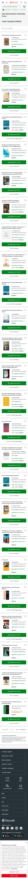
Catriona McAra (16, 534)
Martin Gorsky (16, 451)
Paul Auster (5, 560)
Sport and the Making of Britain (10, 475)
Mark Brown (15, 562)
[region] (14, 859)
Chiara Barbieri (16, 369)
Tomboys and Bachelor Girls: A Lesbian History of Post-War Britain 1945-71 (12, 673)
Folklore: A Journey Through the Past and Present (12, 62)
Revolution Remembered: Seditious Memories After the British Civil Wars (12, 394)
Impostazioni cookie (14, 872)
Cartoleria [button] (5, 810)
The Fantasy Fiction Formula (9, 645)
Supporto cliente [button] (7, 764)
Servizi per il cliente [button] (7, 756)
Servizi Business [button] (6, 760)
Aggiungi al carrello (15, 51)
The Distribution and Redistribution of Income (12, 117)
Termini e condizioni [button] (7, 768)
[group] (14, 10)
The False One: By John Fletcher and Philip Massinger (11, 702)
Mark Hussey (16, 37)
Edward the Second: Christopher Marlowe (11, 588)
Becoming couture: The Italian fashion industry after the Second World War (12, 173)
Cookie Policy (14, 868)
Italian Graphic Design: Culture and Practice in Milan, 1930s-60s (11, 366)
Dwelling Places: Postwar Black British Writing (12, 283)
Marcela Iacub (16, 342)
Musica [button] (4, 797)
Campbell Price (16, 231)
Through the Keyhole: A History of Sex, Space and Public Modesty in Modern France (12, 338)
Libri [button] (3, 793)
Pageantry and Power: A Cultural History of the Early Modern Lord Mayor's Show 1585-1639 (13, 255)
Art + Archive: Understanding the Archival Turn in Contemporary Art (11, 90)
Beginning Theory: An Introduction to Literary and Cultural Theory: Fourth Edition (12, 617)
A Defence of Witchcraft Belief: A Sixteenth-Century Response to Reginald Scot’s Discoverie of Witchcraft (11, 201)
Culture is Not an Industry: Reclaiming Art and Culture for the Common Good (12, 502)
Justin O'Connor (16, 505)
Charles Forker (16, 591)
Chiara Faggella (17, 176)
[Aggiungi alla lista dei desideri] (25, 35)
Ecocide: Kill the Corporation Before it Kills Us (12, 311)
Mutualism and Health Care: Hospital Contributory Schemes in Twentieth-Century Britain (12, 448)
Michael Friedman (17, 424)
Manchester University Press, (17, 39)
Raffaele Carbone (17, 148)
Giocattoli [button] (5, 806)
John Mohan (23, 451)
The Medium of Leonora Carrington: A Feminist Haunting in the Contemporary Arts (13, 531)
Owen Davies (16, 65)
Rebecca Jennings (17, 676)
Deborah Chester (17, 647)
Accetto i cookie (14, 875)
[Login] (6, 2)
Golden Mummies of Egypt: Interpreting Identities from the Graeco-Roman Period (12, 227)
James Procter (16, 286)
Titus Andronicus (6, 421)
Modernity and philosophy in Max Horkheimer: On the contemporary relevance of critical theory (11, 145)
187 (17, 729)
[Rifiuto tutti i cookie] (26, 842)
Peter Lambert (16, 121)
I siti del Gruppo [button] (6, 772)
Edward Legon (16, 397)
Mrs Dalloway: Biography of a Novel (11, 35)
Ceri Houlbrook (22, 65)
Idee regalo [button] (5, 814)
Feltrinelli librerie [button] (7, 752)
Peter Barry (15, 620)
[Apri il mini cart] (25, 2)
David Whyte (16, 314)
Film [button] (3, 802)
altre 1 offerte (18, 138)
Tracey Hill (15, 258)
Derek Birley (15, 478)
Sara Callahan (16, 93)
